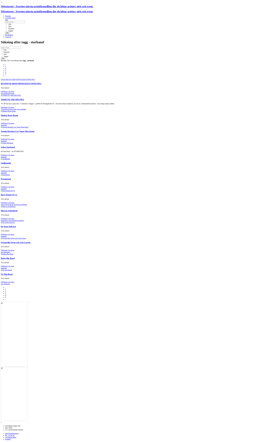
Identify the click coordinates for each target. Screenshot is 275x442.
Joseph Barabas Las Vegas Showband (17, 131)
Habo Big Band (8, 258)
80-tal (7, 109)
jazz (2, 93)
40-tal (11, 204)
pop (18, 109)
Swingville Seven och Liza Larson (16, 242)
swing (12, 93)
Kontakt (8, 16)
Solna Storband (8, 147)
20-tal (3, 204)
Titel (9, 26)
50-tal (16, 204)
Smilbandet (6, 163)
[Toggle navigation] (2, 2)
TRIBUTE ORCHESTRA (12, 99)
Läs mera (11, 91)
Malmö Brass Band (9, 115)
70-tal (3, 109)
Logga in (8, 37)
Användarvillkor (10, 437)
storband (7, 93)
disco (11, 109)
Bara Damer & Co (9, 195)
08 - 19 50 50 (9, 435)
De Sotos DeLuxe (8, 226)
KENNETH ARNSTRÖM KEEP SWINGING (21, 83)
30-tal (7, 204)
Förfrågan (4, 91)
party (15, 109)
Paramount (6, 179)
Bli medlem (9, 35)
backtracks (4, 220)
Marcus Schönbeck (9, 211)
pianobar (15, 220)
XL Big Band (7, 274)
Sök (6, 20)
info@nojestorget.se (12, 433)
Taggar (10, 31)
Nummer (11, 29)
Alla (9, 24)
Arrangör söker (10, 18)
